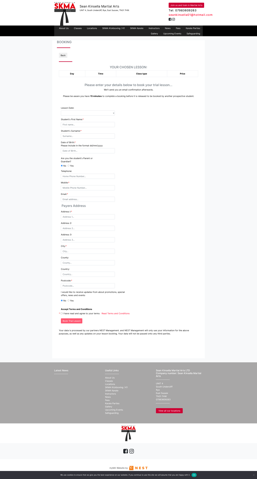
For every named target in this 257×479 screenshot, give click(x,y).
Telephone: (66, 171)
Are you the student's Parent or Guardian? (77, 160)
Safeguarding (193, 33)
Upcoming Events (172, 33)
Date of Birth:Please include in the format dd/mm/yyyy (82, 144)
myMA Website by (119, 468)
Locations (92, 28)
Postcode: (66, 280)
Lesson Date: (67, 108)
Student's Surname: (71, 131)
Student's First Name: (72, 119)
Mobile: (65, 182)
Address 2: (66, 223)
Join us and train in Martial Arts (186, 5)
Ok (194, 475)
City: (64, 246)
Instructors (154, 28)
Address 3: (66, 234)
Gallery (154, 33)
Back (63, 55)
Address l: (66, 211)
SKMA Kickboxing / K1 (113, 28)
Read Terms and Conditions (116, 313)
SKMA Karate (136, 28)
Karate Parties (193, 28)
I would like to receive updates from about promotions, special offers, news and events (93, 294)
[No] (253, 475)
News (168, 28)
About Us (64, 28)
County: (65, 257)
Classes (78, 28)
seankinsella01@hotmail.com (191, 14)
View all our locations (169, 410)
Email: (64, 194)
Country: (65, 269)
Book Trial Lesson (72, 321)
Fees (178, 28)
